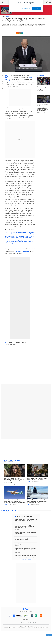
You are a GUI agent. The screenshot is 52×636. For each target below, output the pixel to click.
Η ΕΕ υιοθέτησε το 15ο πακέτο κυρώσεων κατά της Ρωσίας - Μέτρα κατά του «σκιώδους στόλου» (19, 237)
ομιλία (24, 342)
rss (31, 622)
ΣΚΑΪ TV (10, 615)
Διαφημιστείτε (23, 611)
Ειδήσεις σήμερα (17, 248)
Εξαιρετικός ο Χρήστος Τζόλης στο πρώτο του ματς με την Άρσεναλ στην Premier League (25, 556)
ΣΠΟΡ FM (19, 615)
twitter (2, 78)
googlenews (36, 622)
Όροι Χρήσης (12, 627)
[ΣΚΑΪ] (26, 609)
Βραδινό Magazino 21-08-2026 (22, 543)
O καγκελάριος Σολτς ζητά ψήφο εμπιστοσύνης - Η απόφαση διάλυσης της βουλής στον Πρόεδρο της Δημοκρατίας (42, 107)
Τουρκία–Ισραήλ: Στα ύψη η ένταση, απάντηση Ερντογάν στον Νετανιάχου (25, 539)
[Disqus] (26, 366)
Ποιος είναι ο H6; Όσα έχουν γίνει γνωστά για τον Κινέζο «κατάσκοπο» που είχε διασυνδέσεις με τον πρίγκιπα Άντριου (20, 241)
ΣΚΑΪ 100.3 (14, 615)
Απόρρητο (48, 635)
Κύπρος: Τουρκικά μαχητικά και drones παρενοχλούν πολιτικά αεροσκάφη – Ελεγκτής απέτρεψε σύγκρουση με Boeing (14, 501)
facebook (2, 76)
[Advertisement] (26, 449)
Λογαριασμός (50, 2)
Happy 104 (41, 615)
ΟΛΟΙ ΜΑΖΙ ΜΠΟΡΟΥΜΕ (26, 616)
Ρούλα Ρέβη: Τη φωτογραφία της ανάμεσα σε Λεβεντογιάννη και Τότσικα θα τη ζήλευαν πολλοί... (25, 550)
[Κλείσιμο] (50, 7)
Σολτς (11, 342)
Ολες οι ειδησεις (26, 559)
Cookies (33, 627)
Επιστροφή (48, 627)
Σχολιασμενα (28, 516)
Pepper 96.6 (32, 615)
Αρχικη (3, 16)
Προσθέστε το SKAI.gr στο (12, 33)
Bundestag (8, 81)
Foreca (46, 627)
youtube (33, 622)
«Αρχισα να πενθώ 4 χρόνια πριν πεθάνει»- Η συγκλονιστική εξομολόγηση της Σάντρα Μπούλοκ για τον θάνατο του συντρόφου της (14, 480)
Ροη (15, 516)
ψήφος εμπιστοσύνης (11, 344)
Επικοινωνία (29, 611)
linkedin (21, 622)
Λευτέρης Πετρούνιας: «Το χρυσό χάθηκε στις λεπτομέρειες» (25, 533)
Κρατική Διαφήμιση (40, 627)
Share (2, 88)
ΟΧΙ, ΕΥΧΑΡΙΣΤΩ (26, 8)
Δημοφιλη (20, 516)
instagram (24, 622)
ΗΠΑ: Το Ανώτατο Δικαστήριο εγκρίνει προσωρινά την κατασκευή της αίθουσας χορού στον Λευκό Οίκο (24, 526)
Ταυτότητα (6, 627)
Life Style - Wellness (8, 484)
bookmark (2, 85)
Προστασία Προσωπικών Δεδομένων (23, 627)
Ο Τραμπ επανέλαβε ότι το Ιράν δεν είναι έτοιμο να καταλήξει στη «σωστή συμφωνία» (26, 520)
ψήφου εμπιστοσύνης (27, 81)
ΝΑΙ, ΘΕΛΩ (37, 8)
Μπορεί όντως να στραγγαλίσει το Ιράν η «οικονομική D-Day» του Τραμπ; (37, 479)
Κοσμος (7, 16)
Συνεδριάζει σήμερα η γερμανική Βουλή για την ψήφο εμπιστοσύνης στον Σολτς (43, 88)
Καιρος (47, 2)
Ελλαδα (28, 504)
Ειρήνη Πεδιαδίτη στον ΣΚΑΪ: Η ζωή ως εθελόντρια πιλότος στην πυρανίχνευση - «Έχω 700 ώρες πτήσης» (37, 501)
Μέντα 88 (36, 615)
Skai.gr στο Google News (22, 251)
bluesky (28, 622)
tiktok (26, 622)
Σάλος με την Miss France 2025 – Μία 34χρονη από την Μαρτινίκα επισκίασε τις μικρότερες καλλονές (19, 233)
